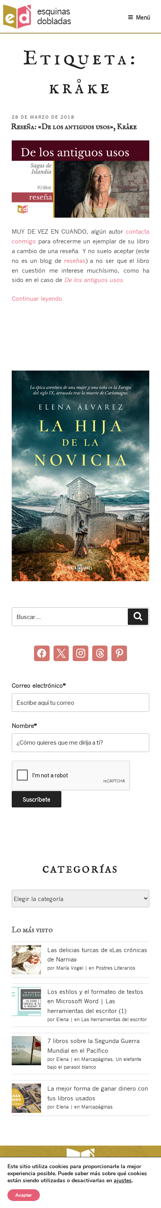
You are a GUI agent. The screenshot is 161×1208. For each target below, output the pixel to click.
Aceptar (23, 1195)
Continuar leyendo (37, 298)
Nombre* (24, 725)
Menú (143, 17)
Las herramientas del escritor (114, 1019)
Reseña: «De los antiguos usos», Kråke (74, 127)
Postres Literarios (115, 967)
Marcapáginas (97, 1059)
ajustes (123, 1180)
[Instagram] (80, 653)
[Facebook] (42, 653)
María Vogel (69, 967)
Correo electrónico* (39, 685)
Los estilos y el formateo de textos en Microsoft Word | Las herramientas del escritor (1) (95, 1001)
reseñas (75, 260)
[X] (61, 653)
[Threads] (100, 653)
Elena (62, 1019)
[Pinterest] (119, 653)
